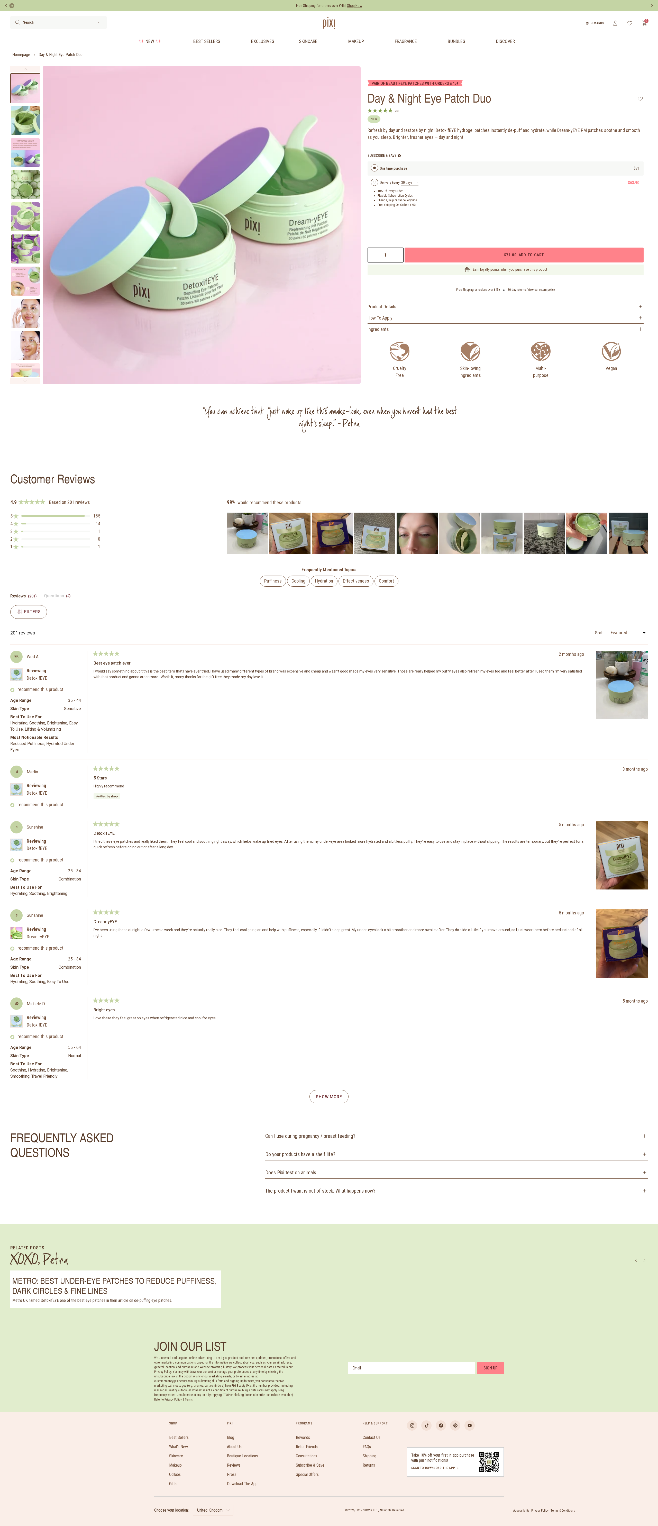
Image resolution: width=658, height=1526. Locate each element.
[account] (615, 23)
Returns (369, 1465)
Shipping (369, 1456)
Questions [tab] (58, 597)
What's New (178, 1446)
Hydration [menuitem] (324, 581)
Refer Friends (307, 1446)
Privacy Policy (540, 1510)
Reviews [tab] (24, 597)
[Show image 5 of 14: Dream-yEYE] (25, 217)
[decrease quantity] (375, 255)
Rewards (597, 23)
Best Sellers (206, 41)
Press (231, 1474)
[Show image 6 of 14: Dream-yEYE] (25, 249)
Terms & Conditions (563, 1510)
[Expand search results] (99, 22)
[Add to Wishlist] (640, 99)
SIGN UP (490, 1368)
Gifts (173, 1483)
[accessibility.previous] (6, 5)
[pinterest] (455, 1425)
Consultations (306, 1456)
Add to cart (524, 254)
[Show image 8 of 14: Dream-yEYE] (25, 313)
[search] (17, 22)
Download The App (242, 1483)
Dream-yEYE (38, 936)
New (149, 41)
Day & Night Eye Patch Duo (61, 54)
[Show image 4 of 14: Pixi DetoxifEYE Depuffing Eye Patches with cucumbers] (25, 185)
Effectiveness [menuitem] (356, 581)
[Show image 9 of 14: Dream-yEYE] (25, 345)
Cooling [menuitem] (298, 581)
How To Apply (380, 318)
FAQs (367, 1446)
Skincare (308, 41)
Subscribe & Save (310, 1465)
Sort (599, 632)
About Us (234, 1446)
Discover (505, 41)
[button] (55, 516)
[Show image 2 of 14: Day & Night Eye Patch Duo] (25, 120)
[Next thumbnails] (25, 381)
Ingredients (378, 329)
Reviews (234, 1465)
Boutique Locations (242, 1456)
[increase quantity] (396, 255)
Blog (230, 1437)
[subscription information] (399, 156)
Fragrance (406, 41)
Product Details (382, 306)
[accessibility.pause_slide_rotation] (12, 6)
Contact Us (371, 1437)
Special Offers (307, 1474)
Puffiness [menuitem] (273, 581)
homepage (21, 54)
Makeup (356, 41)
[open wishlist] (630, 23)
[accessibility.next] (651, 5)
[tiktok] (426, 1425)
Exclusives (262, 41)
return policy (547, 290)
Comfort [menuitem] (386, 581)
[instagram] (412, 1425)
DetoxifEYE (37, 678)
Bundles (456, 41)
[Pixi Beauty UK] (329, 23)
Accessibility (521, 1510)
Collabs (175, 1474)
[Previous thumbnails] (25, 69)
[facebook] (441, 1425)
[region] (437, 533)
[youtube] (469, 1425)
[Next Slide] (643, 533)
